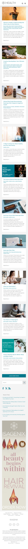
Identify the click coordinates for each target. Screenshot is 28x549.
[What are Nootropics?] (14, 277)
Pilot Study (22, 106)
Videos (4, 182)
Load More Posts (14, 376)
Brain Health (11, 25)
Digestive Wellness (18, 25)
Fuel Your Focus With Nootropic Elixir (13, 215)
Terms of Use (10, 543)
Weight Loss (5, 67)
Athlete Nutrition (6, 64)
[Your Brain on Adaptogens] (14, 311)
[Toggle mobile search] (22, 3)
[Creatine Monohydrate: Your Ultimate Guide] (14, 52)
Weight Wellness (6, 514)
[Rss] (9, 388)
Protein (10, 28)
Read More (5, 40)
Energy (21, 514)
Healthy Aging (17, 27)
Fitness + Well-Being (7, 27)
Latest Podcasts (18, 181)
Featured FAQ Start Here (16, 251)
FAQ (10, 251)
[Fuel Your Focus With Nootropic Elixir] (14, 206)
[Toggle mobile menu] (25, 3)
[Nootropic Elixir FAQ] (14, 241)
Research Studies (17, 512)
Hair (13, 27)
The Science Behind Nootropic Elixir (13, 179)
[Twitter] (6, 388)
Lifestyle (22, 27)
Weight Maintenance (13, 67)
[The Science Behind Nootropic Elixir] (14, 171)
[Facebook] (3, 388)
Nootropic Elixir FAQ (8, 250)
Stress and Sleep (15, 28)
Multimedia (17, 515)
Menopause (5, 28)
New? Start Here (8, 512)
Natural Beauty (15, 514)
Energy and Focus (7, 106)
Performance (19, 65)
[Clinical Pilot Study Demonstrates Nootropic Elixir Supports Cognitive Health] (14, 92)
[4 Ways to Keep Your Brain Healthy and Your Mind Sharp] (14, 134)
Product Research (7, 107)
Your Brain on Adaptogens (10, 319)
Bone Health (5, 25)
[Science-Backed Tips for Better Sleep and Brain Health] (14, 345)
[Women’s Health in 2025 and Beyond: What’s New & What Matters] (14, 13)
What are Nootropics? (9, 286)
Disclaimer (17, 543)
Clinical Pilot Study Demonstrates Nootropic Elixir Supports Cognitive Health (13, 103)
